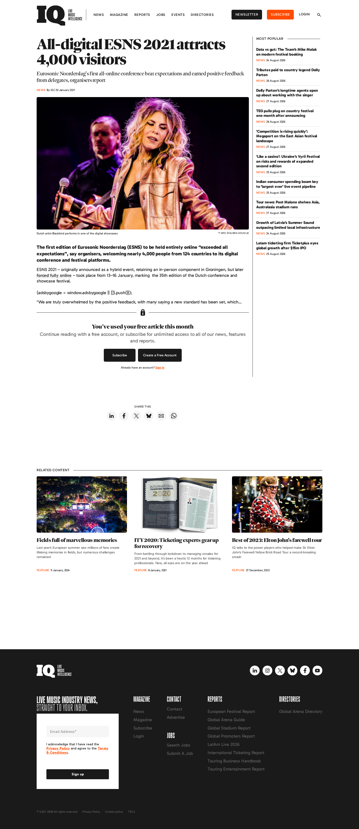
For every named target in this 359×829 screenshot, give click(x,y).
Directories (202, 15)
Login (304, 14)
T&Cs (131, 811)
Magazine (119, 15)
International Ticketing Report (236, 752)
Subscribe (280, 14)
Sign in (159, 367)
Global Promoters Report (231, 736)
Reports (142, 15)
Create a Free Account (160, 355)
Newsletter (246, 14)
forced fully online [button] (54, 275)
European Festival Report (231, 711)
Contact (174, 709)
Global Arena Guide (226, 719)
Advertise (176, 717)
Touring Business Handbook (234, 761)
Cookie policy (114, 811)
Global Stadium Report (229, 728)
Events (178, 15)
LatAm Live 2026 (224, 744)
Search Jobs (178, 745)
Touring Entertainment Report (236, 769)
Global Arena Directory (300, 711)
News (99, 15)
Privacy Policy (91, 811)
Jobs (160, 15)
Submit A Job (180, 753)
